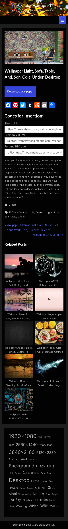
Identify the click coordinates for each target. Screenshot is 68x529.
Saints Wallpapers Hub (40, 6)
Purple (55, 494)
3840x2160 (22, 452)
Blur (11, 472)
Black (40, 466)
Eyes (50, 481)
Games (30, 488)
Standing (27, 500)
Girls (44, 488)
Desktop (40, 212)
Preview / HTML (15, 135)
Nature (38, 494)
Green (52, 488)
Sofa (56, 212)
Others (13, 204)
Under (21, 216)
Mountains (26, 494)
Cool (43, 473)
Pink (48, 494)
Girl (37, 488)
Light (49, 212)
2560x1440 (15, 212)
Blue (51, 466)
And (25, 212)
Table (13, 216)
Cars (26, 473)
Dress (35, 481)
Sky (18, 500)
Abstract (14, 459)
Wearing (21, 506)
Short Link (11, 123)
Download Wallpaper (20, 91)
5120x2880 (46, 452)
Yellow (54, 506)
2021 (11, 445)
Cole (31, 212)
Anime (32, 459)
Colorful (35, 473)
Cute (49, 473)
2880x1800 (45, 445)
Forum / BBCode (15, 146)
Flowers (13, 487)
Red (11, 500)
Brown (18, 473)
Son (7, 216)
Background (21, 466)
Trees (44, 500)
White (34, 506)
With (44, 506)
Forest (22, 488)
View (11, 506)
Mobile (14, 494)
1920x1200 (45, 437)
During (44, 481)
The (35, 499)
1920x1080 (22, 436)
